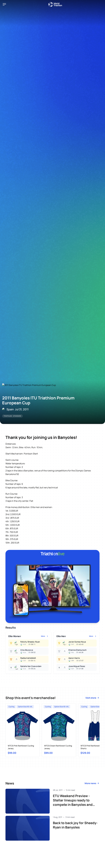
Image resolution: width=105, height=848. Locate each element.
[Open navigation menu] (4, 4)
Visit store (90, 697)
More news (90, 783)
